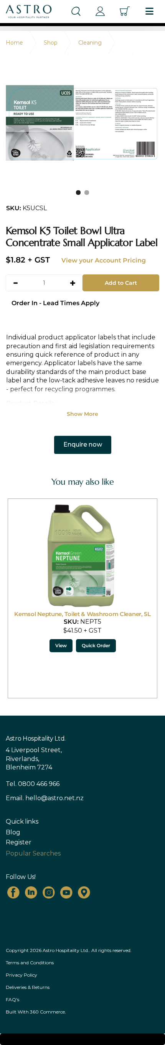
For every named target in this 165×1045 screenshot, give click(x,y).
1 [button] (78, 192)
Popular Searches (33, 853)
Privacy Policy (21, 975)
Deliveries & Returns (28, 987)
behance (84, 892)
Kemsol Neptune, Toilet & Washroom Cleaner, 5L (82, 614)
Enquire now (82, 444)
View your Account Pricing (103, 260)
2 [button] (86, 192)
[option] (82, 123)
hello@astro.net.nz (54, 798)
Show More (82, 413)
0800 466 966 (38, 783)
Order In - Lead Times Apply (55, 303)
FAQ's (12, 999)
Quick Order (96, 645)
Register (18, 842)
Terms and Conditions (30, 962)
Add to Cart (121, 282)
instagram (48, 892)
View (61, 645)
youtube (66, 892)
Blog (13, 832)
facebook (13, 892)
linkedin (31, 892)
